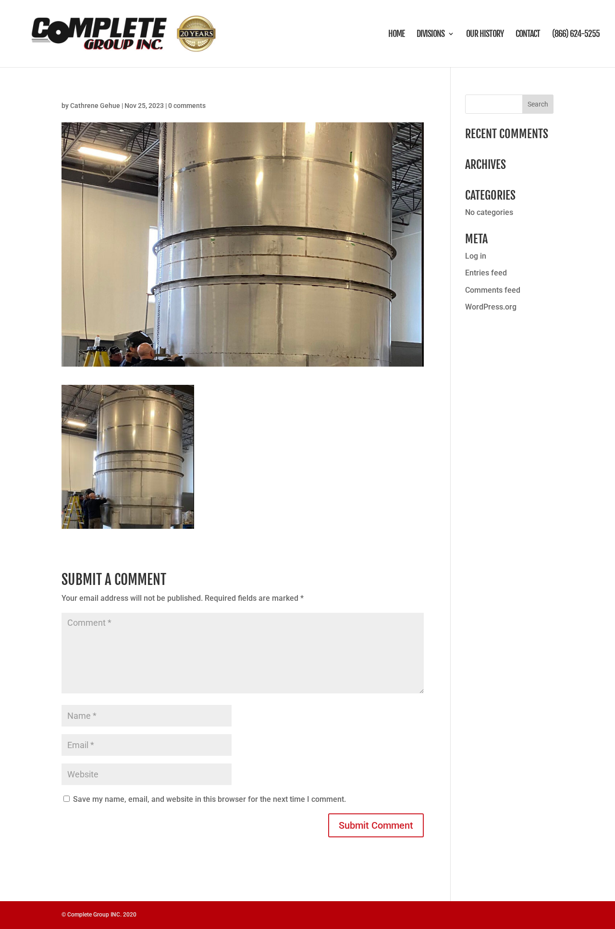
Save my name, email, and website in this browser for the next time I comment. (209, 799)
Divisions (430, 34)
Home (396, 34)
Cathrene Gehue (95, 105)
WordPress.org (491, 306)
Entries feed (486, 272)
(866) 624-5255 (576, 34)
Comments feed (492, 290)
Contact (528, 34)
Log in (475, 256)
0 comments (187, 105)
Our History (485, 34)
